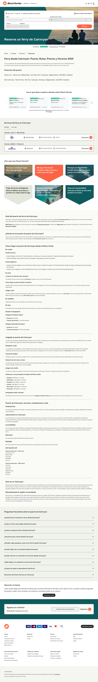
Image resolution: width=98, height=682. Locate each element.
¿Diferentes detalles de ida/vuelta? (31, 13)
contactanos (57, 674)
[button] (49, 518)
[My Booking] (86, 3)
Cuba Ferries (76, 653)
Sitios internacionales (9, 658)
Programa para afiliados (33, 653)
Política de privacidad (55, 656)
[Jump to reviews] (49, 46)
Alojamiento (30, 636)
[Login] (89, 3)
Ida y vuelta (10, 13)
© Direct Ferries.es (8, 671)
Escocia (22, 53)
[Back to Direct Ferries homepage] (12, 3)
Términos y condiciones (55, 658)
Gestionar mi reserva (55, 638)
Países (6, 636)
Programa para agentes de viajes (35, 656)
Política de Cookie (54, 653)
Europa (13, 53)
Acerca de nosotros (9, 653)
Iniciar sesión (53, 636)
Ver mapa (14, 127)
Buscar (84, 26)
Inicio (6, 53)
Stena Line (21, 144)
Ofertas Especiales (8, 643)
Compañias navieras (9, 638)
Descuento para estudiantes (11, 660)
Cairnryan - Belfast (9, 144)
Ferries (75, 656)
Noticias (6, 656)
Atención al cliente (77, 638)
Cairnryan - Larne (9, 132)
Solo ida (18, 13)
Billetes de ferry (8, 645)
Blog (74, 636)
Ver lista (6, 127)
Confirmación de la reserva (56, 640)
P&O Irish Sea (20, 132)
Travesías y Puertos (9, 640)
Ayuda (74, 640)
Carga (28, 638)
